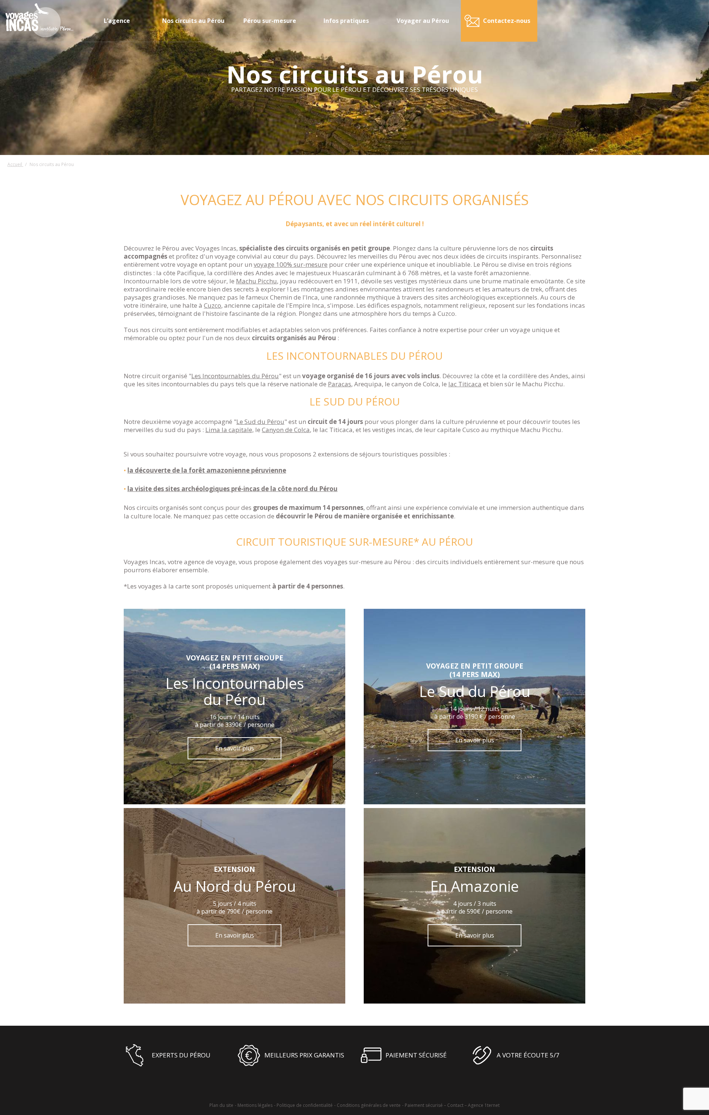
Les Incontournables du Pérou (235, 376)
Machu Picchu (256, 281)
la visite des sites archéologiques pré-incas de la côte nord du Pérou (232, 488)
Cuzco (212, 305)
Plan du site (221, 1105)
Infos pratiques (346, 21)
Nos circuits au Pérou (193, 21)
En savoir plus (234, 748)
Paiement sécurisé (424, 1105)
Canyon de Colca (286, 429)
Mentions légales (255, 1105)
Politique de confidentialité (305, 1105)
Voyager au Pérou (423, 21)
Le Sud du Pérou (260, 421)
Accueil (15, 164)
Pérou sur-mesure (269, 21)
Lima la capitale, (229, 429)
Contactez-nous (506, 21)
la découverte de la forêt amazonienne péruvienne (206, 470)
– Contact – (455, 1105)
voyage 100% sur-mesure (291, 264)
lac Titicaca (465, 384)
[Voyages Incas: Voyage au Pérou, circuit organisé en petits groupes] (39, 35)
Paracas (339, 384)
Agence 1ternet (484, 1105)
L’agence (117, 21)
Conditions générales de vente (369, 1105)
